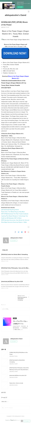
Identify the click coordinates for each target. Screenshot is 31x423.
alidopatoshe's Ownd (15, 15)
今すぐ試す (20, 7)
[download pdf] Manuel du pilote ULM (12, 281)
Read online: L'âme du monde (16, 383)
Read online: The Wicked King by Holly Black (13, 211)
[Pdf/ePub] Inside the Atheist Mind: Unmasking (14, 254)
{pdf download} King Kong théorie (10, 209)
